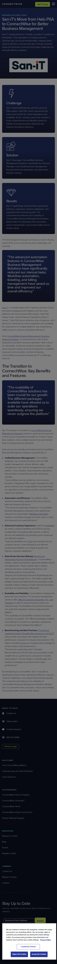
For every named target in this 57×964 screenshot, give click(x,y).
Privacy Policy (45, 940)
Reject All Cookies (19, 954)
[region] (29, 941)
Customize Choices (28, 947)
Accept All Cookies (39, 954)
